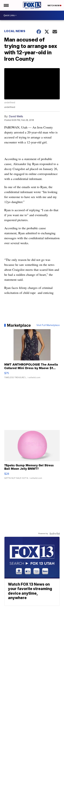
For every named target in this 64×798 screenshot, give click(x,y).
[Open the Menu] (6, 5)
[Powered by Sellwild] (54, 533)
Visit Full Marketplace (48, 325)
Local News (14, 31)
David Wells (16, 116)
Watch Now (53, 5)
